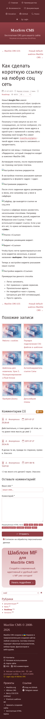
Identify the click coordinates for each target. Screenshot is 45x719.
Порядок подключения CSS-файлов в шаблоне (33, 343)
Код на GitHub (31, 687)
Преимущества (30, 3)
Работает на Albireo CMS (15, 671)
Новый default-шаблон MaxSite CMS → (35, 54)
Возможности (15, 8)
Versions (7, 613)
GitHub (25, 14)
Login (26, 19)
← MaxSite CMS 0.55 (11, 51)
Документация (33, 8)
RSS (40, 412)
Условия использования (16, 660)
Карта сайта (11, 663)
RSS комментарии (21, 666)
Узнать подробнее (21, 582)
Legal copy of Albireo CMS (15, 677)
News (6, 607)
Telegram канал (31, 690)
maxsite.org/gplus (28, 138)
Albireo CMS (11, 690)
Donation (12, 14)
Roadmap (6, 94)
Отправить (24, 534)
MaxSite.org (11, 687)
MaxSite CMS (22, 30)
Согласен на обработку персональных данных (22, 541)
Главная (14, 3)
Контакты (10, 657)
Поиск (36, 14)
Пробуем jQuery (9, 398)
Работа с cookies (10, 340)
